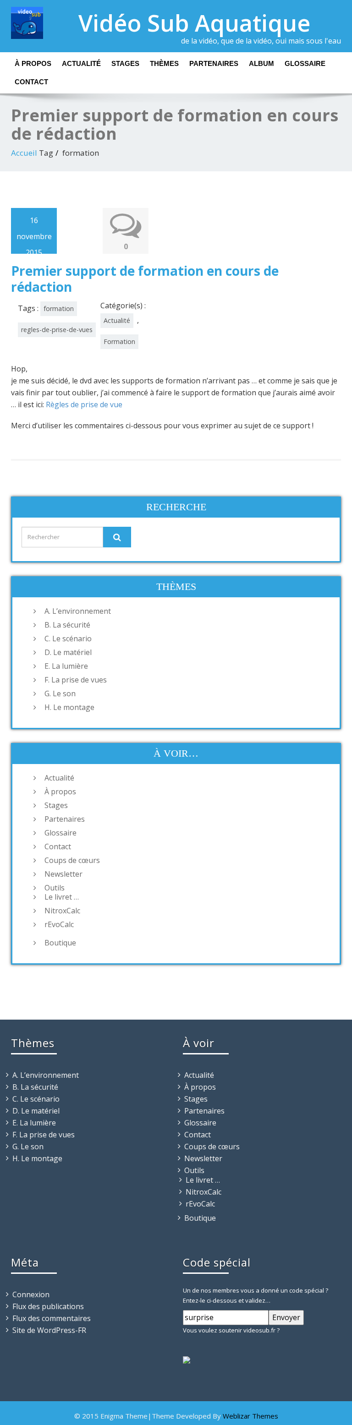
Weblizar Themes (250, 1415)
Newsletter (63, 874)
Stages (125, 63)
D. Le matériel (68, 652)
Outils (54, 887)
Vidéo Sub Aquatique (194, 22)
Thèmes (164, 63)
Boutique (60, 942)
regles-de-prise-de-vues (57, 329)
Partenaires (213, 63)
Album (261, 63)
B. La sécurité (67, 624)
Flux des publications (48, 1306)
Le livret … (61, 896)
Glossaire (305, 63)
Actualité (81, 63)
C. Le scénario (68, 638)
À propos (33, 63)
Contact (31, 82)
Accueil (24, 152)
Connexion (31, 1294)
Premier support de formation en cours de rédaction (145, 278)
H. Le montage (69, 707)
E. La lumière (66, 666)
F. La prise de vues (75, 679)
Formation (119, 341)
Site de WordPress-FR (49, 1330)
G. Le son (60, 693)
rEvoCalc (59, 924)
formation (59, 308)
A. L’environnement (77, 611)
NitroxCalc (62, 910)
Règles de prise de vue (84, 404)
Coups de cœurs (72, 860)
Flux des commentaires (51, 1318)
